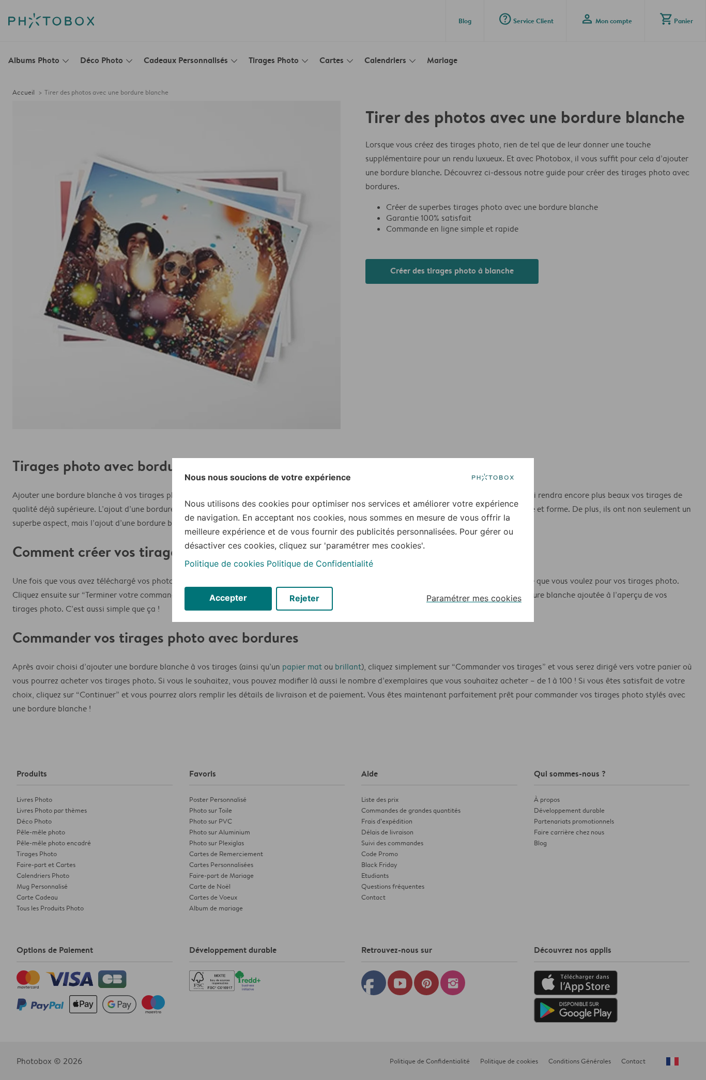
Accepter (228, 597)
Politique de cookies (224, 563)
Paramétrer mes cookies (473, 598)
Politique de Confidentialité (320, 563)
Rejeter (304, 598)
